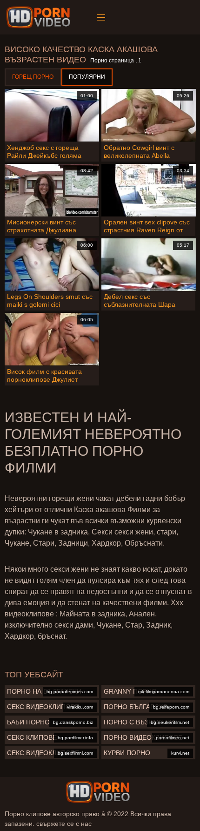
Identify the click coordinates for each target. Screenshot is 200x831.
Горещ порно (32, 77)
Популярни (87, 77)
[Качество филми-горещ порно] (40, 17)
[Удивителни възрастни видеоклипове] (97, 791)
